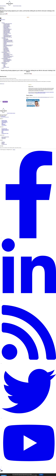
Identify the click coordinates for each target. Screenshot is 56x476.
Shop (2, 123)
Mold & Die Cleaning (7, 32)
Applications (4, 37)
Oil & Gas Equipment (7, 51)
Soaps (4, 64)
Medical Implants (6, 39)
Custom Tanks (4, 62)
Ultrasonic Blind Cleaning (7, 36)
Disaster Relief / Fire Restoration (8, 40)
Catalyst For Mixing (6, 50)
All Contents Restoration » (7, 59)
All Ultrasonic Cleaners (7, 57)
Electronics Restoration (7, 60)
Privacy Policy (4, 137)
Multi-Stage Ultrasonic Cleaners (8, 54)
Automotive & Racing (7, 25)
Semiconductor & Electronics (8, 35)
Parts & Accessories (6, 67)
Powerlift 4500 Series (6, 55)
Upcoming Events (4, 144)
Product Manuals (4, 125)
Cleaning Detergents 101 (5, 130)
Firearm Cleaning (6, 27)
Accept (41, 474)
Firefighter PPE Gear (6, 28)
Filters (4, 65)
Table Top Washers (6, 53)
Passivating (5, 43)
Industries (3, 22)
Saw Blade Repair (6, 34)
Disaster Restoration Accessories (44, 92)
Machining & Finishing (7, 30)
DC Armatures (6, 47)
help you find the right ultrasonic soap (43, 97)
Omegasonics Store (4, 63)
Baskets (5, 66)
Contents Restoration (5, 58)
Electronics (5, 46)
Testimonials (3, 124)
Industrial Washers (4, 52)
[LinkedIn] (29, 300)
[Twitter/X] (29, 418)
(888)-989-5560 (3, 116)
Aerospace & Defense (7, 24)
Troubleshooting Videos (5, 133)
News (2, 132)
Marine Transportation (7, 31)
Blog (2, 131)
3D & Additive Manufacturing (8, 23)
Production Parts (6, 38)
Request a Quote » (2, 19)
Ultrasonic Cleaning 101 (5, 129)
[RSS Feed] (29, 363)
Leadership (3, 142)
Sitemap (14, 149)
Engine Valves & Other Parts (7, 45)
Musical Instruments (6, 49)
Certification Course (6, 61)
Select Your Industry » (3, 5)
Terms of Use (3, 138)
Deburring (5, 44)
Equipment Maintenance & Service (8, 41)
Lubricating (5, 42)
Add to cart (5, 101)
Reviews (3, 143)
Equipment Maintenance (7, 26)
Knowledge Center (4, 128)
